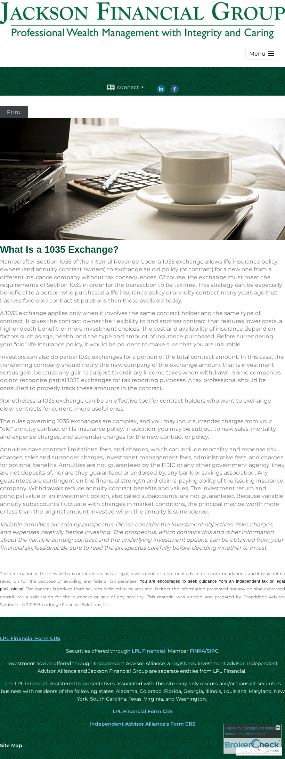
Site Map (11, 745)
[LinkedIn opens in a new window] (161, 91)
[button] (261, 54)
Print (14, 112)
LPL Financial (148, 651)
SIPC (212, 651)
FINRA (196, 651)
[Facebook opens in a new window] (174, 91)
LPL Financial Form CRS (30, 638)
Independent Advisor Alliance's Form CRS (142, 724)
